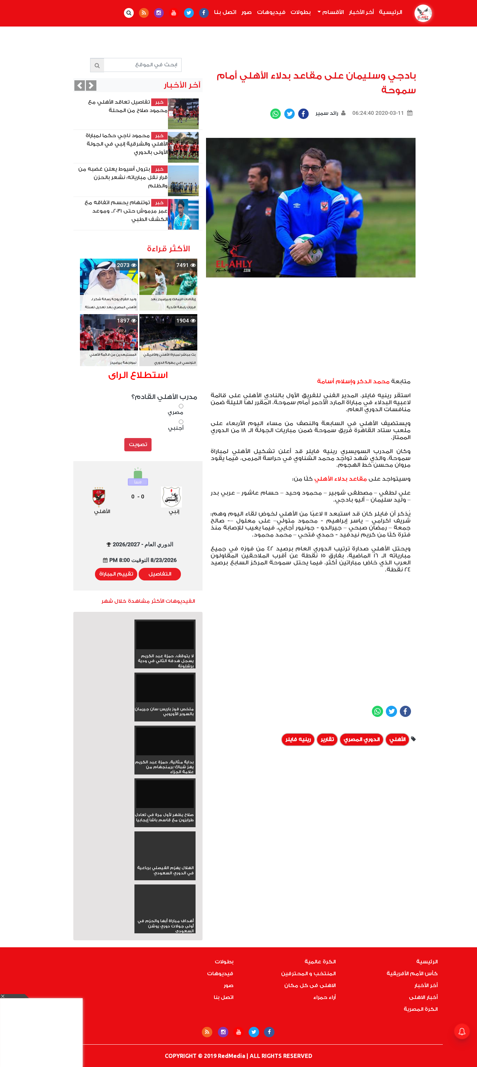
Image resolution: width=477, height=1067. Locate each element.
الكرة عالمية (320, 962)
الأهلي (397, 739)
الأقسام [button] (332, 12)
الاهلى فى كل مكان (310, 985)
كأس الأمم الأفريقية (412, 974)
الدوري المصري (362, 739)
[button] (79, 85)
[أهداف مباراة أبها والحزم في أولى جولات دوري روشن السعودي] (165, 913)
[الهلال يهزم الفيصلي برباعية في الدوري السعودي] (165, 859)
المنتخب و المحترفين (308, 974)
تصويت (138, 444)
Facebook (303, 114)
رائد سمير (326, 113)
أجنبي (175, 428)
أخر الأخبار (361, 12)
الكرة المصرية (421, 1009)
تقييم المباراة (116, 574)
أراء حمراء (324, 997)
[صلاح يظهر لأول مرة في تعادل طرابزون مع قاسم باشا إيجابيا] (165, 796)
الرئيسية (389, 12)
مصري (175, 412)
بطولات (301, 12)
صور (246, 12)
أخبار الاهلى (423, 997)
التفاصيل (159, 574)
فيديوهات (271, 12)
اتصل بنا (225, 12)
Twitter (289, 114)
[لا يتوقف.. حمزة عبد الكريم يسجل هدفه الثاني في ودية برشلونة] (165, 637)
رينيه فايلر (298, 739)
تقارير (327, 739)
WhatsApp (275, 114)
